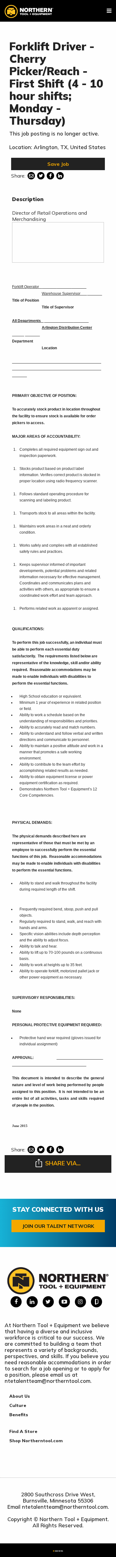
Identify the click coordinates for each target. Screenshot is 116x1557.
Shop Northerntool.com (36, 1440)
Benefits (18, 1414)
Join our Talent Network (58, 1226)
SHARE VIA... (62, 1163)
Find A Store (23, 1431)
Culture (17, 1405)
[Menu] (109, 11)
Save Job (58, 164)
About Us (19, 1396)
